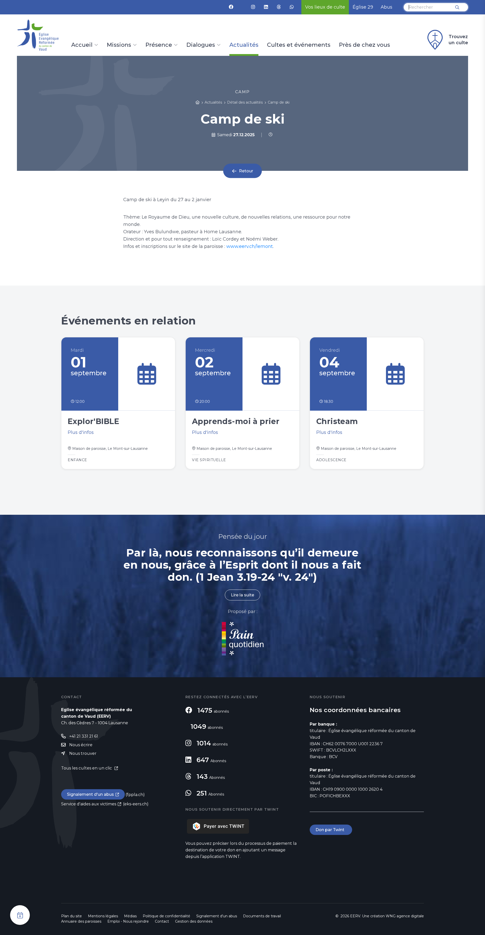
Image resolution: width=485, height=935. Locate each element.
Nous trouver (82, 753)
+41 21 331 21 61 (83, 736)
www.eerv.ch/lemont (249, 246)
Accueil (81, 45)
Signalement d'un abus (90, 794)
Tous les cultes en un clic (87, 768)
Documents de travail (262, 916)
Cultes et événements (298, 45)
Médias (130, 916)
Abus (386, 7)
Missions (119, 45)
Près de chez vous (364, 45)
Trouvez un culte (458, 39)
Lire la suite (242, 595)
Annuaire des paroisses (81, 921)
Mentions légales (103, 916)
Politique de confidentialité (166, 916)
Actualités (243, 45)
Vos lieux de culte (325, 7)
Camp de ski (278, 102)
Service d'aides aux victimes (88, 804)
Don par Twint (331, 829)
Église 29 (363, 7)
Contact (162, 921)
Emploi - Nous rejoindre (128, 921)
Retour (246, 171)
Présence (159, 45)
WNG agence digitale (405, 916)
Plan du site (71, 916)
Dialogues (200, 45)
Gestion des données (193, 921)
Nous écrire (80, 744)
